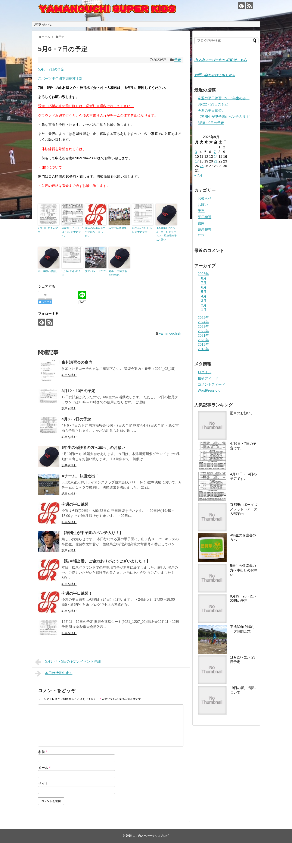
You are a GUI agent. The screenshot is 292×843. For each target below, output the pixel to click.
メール (44, 768)
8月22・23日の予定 (213, 104)
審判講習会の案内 (77, 362)
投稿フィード (208, 378)
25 (202, 166)
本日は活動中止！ (58, 673)
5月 (203, 292)
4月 (203, 296)
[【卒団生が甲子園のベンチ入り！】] (48, 541)
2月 (203, 305)
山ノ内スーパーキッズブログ (151, 835)
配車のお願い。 (242, 413)
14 (216, 156)
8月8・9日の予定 (211, 123)
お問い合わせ (43, 24)
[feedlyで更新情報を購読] (241, 5)
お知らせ (204, 198)
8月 (203, 278)
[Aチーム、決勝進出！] (48, 484)
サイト (43, 783)
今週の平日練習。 (211, 110)
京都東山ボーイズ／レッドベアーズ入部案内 (243, 509)
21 (216, 161)
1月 (203, 310)
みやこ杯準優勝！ (119, 228)
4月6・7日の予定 (76, 419)
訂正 (201, 235)
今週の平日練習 (75, 504)
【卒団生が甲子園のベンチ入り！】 (92, 533)
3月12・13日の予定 (78, 391)
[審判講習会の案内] (48, 371)
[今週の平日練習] (48, 513)
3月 (203, 301)
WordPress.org (209, 390)
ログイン (204, 372)
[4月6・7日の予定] (48, 428)
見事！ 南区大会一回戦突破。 (119, 273)
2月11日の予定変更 (48, 230)
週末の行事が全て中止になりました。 (95, 232)
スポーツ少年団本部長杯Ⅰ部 (60, 78)
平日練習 (204, 217)
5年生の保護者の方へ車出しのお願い (93, 447)
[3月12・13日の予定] (48, 399)
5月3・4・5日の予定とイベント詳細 (73, 661)
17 (197, 161)
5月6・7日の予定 (51, 69)
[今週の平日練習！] (48, 602)
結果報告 (204, 229)
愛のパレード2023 (95, 271)
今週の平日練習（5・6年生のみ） (223, 98)
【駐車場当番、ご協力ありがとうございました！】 (106, 561)
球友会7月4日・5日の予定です (142, 230)
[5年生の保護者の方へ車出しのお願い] (48, 456)
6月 (203, 287)
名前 (42, 752)
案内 (201, 223)
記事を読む (69, 375)
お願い (203, 204)
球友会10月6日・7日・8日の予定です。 (72, 232)
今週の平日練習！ (77, 593)
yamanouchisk (170, 333)
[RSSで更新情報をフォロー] (249, 5)
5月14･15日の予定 (71, 273)
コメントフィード (211, 384)
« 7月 (198, 175)
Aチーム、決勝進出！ (80, 476)
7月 (203, 283)
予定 (177, 60)
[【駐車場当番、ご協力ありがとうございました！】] (48, 570)
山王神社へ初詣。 (48, 271)
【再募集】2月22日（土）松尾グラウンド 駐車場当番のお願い (166, 234)
